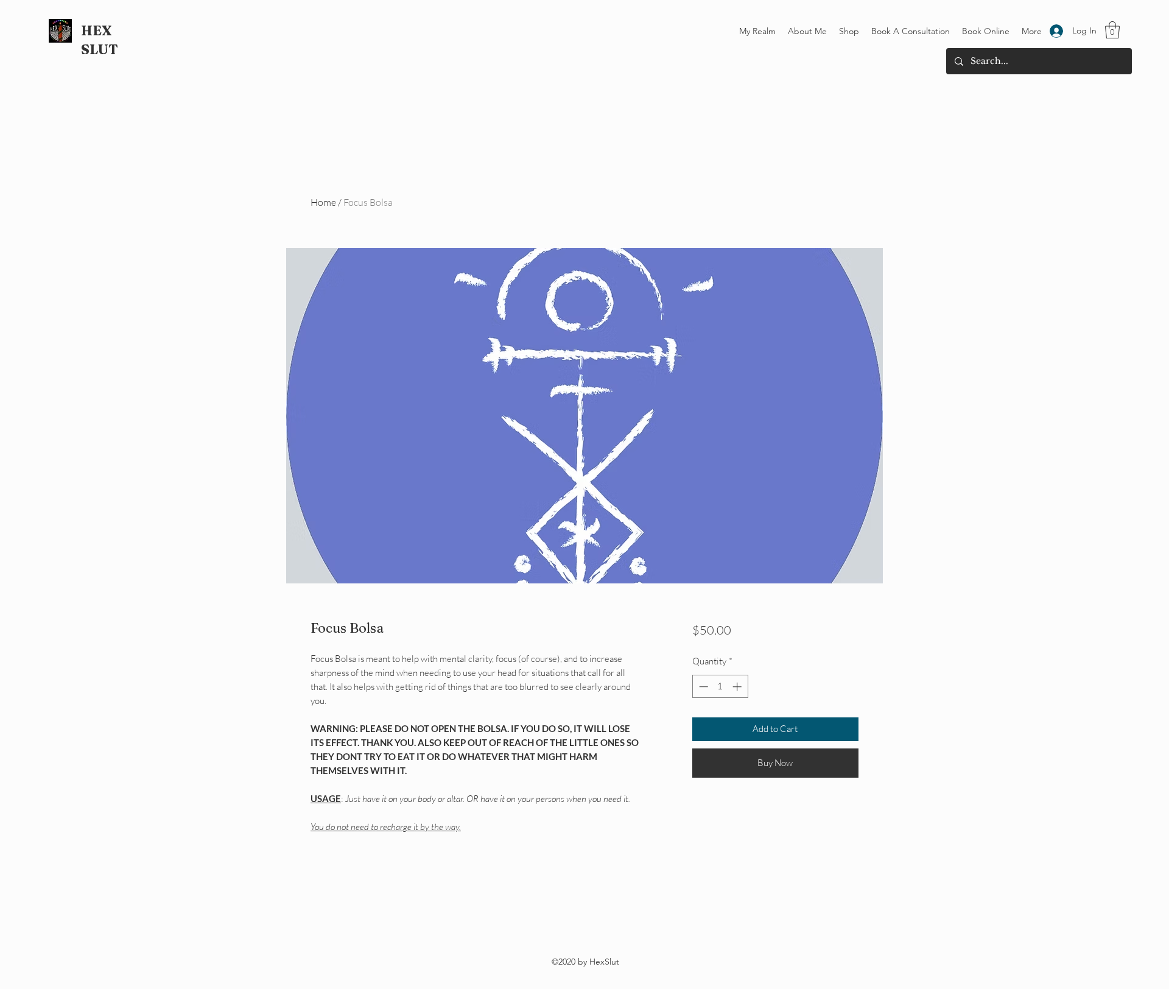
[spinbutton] (720, 686)
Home (323, 202)
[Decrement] (702, 686)
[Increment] (738, 686)
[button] (1112, 30)
